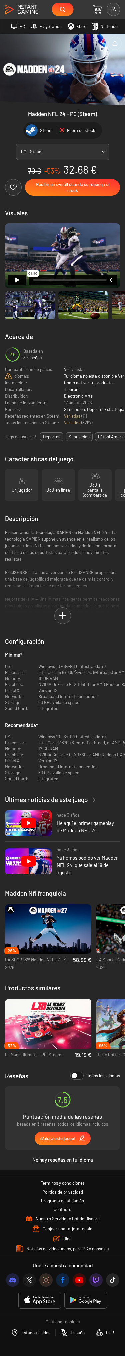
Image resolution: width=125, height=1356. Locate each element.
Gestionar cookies (63, 1321)
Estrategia (114, 409)
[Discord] (12, 1280)
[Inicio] (21, 10)
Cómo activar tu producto (88, 382)
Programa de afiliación (62, 1200)
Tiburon (71, 389)
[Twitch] (96, 1280)
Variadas (72, 416)
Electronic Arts (78, 396)
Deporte (94, 409)
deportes (51, 436)
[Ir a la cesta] (97, 9)
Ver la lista (74, 369)
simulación (79, 436)
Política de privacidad (62, 1192)
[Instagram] (46, 1280)
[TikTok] (112, 1280)
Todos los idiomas (103, 1075)
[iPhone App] (39, 1300)
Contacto (62, 1209)
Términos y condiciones (63, 1183)
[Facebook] (62, 1280)
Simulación (74, 409)
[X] (29, 1280)
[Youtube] (79, 1280)
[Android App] (85, 1300)
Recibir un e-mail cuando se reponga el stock (72, 187)
